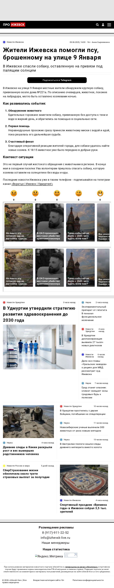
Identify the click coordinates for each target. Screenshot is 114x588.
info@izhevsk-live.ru (55, 537)
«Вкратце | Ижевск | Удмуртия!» (32, 183)
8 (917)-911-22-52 (55, 532)
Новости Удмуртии (16, 302)
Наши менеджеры (55, 543)
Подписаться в (57, 80)
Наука (88, 302)
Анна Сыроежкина (101, 42)
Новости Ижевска (15, 42)
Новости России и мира (18, 466)
